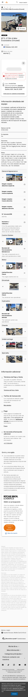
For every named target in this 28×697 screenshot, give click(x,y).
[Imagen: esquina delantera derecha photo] (24, 207)
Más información (12, 533)
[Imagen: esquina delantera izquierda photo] (24, 184)
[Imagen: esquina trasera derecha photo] (24, 199)
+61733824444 (8, 443)
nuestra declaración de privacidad (13, 690)
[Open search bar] (17, 2)
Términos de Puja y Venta (11, 390)
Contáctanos (21, 638)
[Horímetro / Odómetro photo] (24, 222)
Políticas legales (20, 669)
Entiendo (14, 694)
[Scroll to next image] (25, 177)
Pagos (5, 426)
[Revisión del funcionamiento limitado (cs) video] (24, 248)
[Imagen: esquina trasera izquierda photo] (24, 192)
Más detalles (7, 405)
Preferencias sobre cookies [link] (14, 672)
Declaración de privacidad (8, 669)
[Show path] (7, 7)
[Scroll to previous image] (3, 177)
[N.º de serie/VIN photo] (24, 214)
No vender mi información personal (14, 671)
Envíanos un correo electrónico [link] (9, 527)
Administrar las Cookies (17, 688)
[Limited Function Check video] (24, 273)
